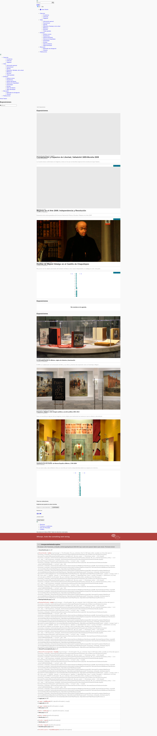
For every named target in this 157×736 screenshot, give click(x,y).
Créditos (42, 529)
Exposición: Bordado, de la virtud (51, 26)
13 (76, 293)
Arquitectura (46, 35)
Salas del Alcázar (47, 45)
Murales (45, 42)
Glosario (45, 50)
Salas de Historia (47, 43)
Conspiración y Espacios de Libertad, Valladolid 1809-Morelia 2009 (68, 157)
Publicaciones (43, 51)
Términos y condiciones (46, 526)
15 (76, 296)
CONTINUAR (55, 507)
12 (76, 291)
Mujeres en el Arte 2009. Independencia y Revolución (61, 210)
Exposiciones (46, 23)
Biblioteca (45, 27)
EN (42, 6)
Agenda (45, 24)
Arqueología (46, 40)
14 (76, 294)
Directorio (42, 524)
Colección (42, 13)
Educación (42, 47)
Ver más (117, 165)
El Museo (42, 32)
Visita (41, 19)
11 (76, 289)
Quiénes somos (47, 34)
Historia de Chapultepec (49, 39)
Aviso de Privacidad (45, 527)
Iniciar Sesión (44, 9)
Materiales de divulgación (49, 48)
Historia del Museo (48, 37)
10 (76, 288)
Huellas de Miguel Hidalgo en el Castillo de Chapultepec (63, 264)
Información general (48, 21)
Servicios (45, 29)
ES (39, 6)
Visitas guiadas (47, 31)
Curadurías (46, 15)
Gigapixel (45, 18)
